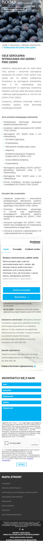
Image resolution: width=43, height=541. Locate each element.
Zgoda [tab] (6, 249)
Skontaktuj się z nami (14, 9)
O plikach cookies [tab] (32, 249)
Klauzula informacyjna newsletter (21, 540)
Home (5, 45)
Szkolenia (15, 45)
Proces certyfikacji (11, 488)
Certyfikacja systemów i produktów (19, 492)
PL (40, 2)
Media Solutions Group (13, 534)
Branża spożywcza (31, 45)
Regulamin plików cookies (21, 537)
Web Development (31, 534)
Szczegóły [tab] (17, 249)
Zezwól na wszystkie (21, 290)
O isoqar (6, 483)
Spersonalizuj (20, 297)
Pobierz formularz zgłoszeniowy (17, 366)
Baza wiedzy (8, 506)
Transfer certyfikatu (12, 497)
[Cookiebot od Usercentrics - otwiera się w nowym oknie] (30, 242)
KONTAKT (6, 510)
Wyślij (21, 464)
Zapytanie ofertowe (11, 515)
